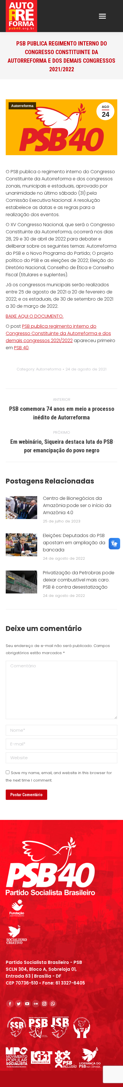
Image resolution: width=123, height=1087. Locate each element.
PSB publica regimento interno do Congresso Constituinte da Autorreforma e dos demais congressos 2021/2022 (58, 333)
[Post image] (21, 507)
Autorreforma (22, 106)
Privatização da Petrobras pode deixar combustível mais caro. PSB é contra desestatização (78, 579)
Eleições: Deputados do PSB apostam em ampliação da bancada (74, 542)
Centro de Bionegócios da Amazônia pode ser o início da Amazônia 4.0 (77, 505)
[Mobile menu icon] (102, 16)
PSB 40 (21, 347)
